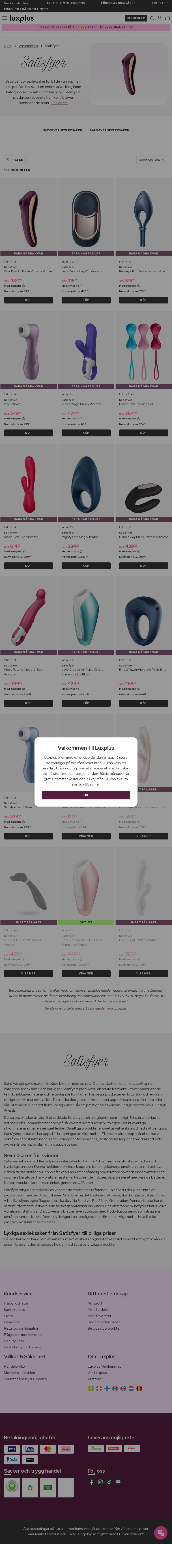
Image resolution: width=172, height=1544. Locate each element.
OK (85, 795)
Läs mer (93, 784)
